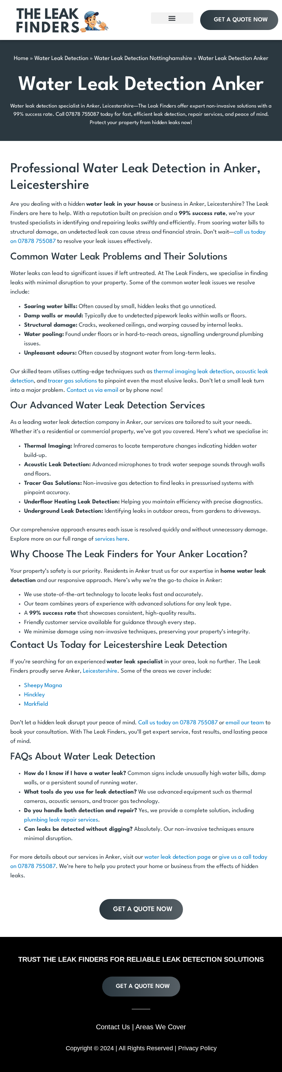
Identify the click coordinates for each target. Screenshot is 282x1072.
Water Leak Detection (61, 58)
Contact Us (113, 1027)
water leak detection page (177, 857)
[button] (172, 18)
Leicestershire (100, 671)
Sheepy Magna (43, 685)
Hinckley (34, 695)
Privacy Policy (197, 1048)
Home (21, 58)
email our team (245, 723)
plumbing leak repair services (61, 820)
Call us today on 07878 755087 (178, 723)
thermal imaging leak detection (193, 372)
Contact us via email (92, 390)
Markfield (36, 704)
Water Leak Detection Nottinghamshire (143, 58)
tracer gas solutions (72, 381)
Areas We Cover (160, 1027)
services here (111, 539)
